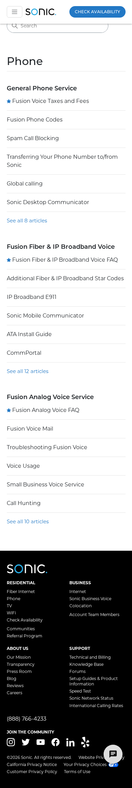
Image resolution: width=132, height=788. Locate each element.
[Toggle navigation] (14, 12)
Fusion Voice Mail (30, 428)
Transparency (21, 664)
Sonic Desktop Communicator (48, 202)
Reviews (15, 685)
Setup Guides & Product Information (93, 681)
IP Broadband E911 (32, 297)
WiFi (11, 612)
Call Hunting (24, 503)
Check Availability (97, 11)
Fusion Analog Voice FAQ (45, 410)
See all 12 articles (27, 371)
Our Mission (19, 657)
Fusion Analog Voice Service (50, 397)
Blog (11, 678)
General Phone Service (42, 88)
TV (9, 605)
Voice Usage (23, 466)
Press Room (19, 671)
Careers (14, 692)
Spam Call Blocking (33, 138)
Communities (21, 628)
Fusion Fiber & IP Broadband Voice (61, 246)
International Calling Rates (96, 705)
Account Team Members (94, 614)
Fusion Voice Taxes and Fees (50, 101)
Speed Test (80, 691)
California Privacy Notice (32, 764)
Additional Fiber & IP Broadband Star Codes (65, 278)
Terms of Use (77, 771)
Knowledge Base (86, 664)
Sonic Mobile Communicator (45, 315)
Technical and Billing (90, 657)
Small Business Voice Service (45, 484)
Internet (77, 591)
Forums (77, 671)
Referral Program (24, 635)
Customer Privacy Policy (32, 771)
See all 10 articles (28, 521)
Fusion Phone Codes (35, 119)
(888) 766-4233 (26, 719)
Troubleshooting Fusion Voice (47, 447)
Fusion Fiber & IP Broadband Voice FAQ (65, 260)
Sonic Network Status (91, 698)
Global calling (25, 183)
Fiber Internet (21, 591)
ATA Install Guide (29, 334)
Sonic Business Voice (90, 598)
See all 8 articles (27, 220)
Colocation (80, 605)
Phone (13, 598)
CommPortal (24, 353)
